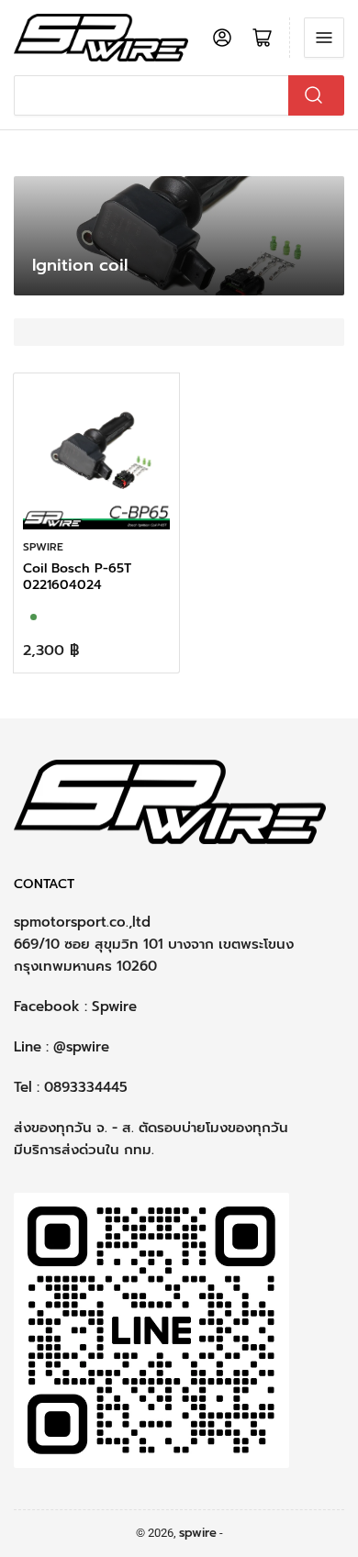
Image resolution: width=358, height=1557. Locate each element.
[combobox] (179, 95)
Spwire (114, 1006)
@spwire (81, 1047)
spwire (43, 547)
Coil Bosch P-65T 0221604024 (77, 577)
